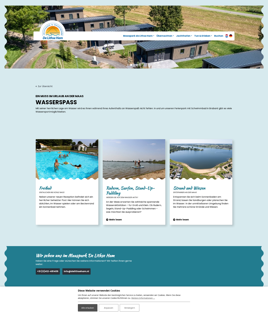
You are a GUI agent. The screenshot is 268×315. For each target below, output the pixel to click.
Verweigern (129, 307)
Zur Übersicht (45, 86)
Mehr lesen (115, 219)
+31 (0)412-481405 (47, 271)
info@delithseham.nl (76, 271)
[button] (128, 64)
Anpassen (108, 307)
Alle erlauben (87, 307)
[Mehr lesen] (134, 159)
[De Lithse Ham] (52, 31)
